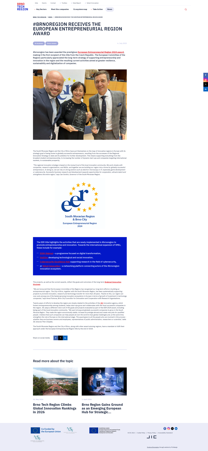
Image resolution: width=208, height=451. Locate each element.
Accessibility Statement (165, 433)
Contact (53, 3)
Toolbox (64, 3)
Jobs (36, 3)
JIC (101, 303)
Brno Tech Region (39, 17)
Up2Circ (44, 257)
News (109, 9)
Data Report (77, 3)
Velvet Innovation (93, 3)
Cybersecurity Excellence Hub (55, 261)
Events (44, 3)
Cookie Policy (141, 433)
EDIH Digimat (46, 253)
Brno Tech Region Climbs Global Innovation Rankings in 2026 (54, 408)
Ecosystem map (80, 9)
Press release (51, 43)
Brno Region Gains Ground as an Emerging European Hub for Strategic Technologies (102, 408)
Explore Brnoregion (153, 447)
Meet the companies (60, 9)
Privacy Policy (152, 433)
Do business (39, 43)
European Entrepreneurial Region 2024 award (101, 52)
